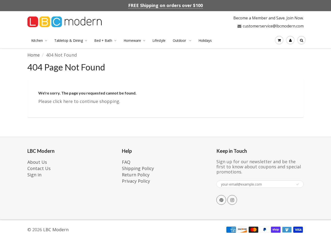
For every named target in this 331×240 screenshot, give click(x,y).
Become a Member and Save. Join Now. (268, 18)
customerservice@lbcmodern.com (273, 26)
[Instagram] (232, 200)
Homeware (132, 40)
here (68, 101)
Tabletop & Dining (68, 40)
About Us (37, 162)
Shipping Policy (138, 168)
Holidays (205, 40)
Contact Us (39, 168)
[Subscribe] (297, 184)
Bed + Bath (103, 40)
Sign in (34, 175)
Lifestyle (159, 40)
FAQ (126, 162)
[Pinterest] (221, 200)
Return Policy (136, 175)
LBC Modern (56, 229)
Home (33, 55)
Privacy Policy (136, 181)
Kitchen (37, 40)
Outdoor (180, 40)
